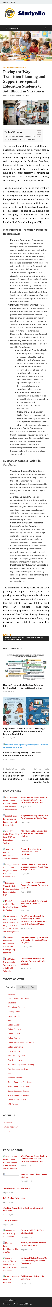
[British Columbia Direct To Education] (11, 1277)
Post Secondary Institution (18, 1060)
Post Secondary (14, 1051)
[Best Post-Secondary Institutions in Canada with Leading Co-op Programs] (11, 938)
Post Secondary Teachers (18, 1069)
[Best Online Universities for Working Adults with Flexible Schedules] (11, 959)
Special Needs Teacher (17, 1100)
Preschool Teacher (15, 1078)
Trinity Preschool (10, 1220)
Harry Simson (23, 95)
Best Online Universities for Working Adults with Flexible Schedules (33, 961)
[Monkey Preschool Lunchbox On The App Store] (11, 1243)
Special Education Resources (19, 1086)
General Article (14, 1016)
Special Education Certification (20, 1082)
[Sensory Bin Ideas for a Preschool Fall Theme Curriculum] (11, 849)
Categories (10, 987)
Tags (33, 987)
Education (12, 1003)
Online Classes (14, 1025)
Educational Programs (16, 1007)
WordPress (17, 1304)
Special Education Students (14, 67)
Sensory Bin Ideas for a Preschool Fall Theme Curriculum (31, 851)
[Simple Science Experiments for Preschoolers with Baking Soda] (11, 816)
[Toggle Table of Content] (38, 132)
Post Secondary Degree (17, 1056)
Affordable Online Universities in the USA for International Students (34, 833)
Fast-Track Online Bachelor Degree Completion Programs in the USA (34, 885)
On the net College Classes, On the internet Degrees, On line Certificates (34, 1260)
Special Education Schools (18, 1091)
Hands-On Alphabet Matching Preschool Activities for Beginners (34, 903)
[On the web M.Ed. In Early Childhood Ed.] (11, 1231)
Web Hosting (13, 1104)
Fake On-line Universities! (14, 1198)
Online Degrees (14, 1038)
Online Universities (15, 1047)
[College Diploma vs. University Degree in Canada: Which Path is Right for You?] (11, 865)
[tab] (10, 987)
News (10, 1020)
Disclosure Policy (11, 1127)
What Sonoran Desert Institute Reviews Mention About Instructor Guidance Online (34, 800)
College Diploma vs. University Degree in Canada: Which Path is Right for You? (34, 867)
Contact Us (8, 1122)
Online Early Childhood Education (21, 1042)
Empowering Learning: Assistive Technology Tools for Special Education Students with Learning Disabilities (24, 731)
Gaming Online (14, 1012)
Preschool (12, 1073)
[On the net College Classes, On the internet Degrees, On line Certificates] (11, 1258)
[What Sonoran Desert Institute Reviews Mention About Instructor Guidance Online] (11, 798)
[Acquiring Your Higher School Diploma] (11, 1175)
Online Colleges (14, 1029)
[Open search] (46, 28)
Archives (23, 987)
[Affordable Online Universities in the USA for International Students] (11, 831)
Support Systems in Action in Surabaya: (20, 139)
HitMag (28, 1304)
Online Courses (14, 1034)
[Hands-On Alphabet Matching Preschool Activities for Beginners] (11, 901)
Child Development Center (18, 998)
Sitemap (7, 1131)
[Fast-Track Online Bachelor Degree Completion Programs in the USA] (11, 883)
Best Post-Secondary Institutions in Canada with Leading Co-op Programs (34, 940)
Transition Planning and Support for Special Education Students (23, 639)
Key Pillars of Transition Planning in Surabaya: (23, 136)
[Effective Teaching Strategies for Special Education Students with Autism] (26, 747)
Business (11, 994)
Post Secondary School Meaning (21, 1064)
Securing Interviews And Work (16, 1188)
